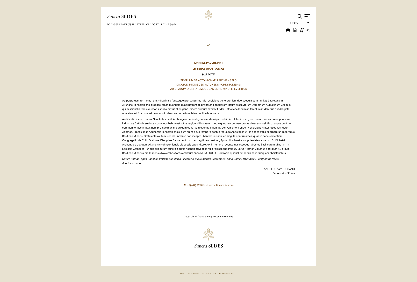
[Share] (309, 31)
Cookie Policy (209, 273)
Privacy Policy (226, 273)
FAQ (182, 273)
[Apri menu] (307, 16)
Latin (297, 24)
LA (208, 44)
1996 (174, 24)
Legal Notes (193, 273)
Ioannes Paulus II (121, 24)
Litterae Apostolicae (153, 24)
